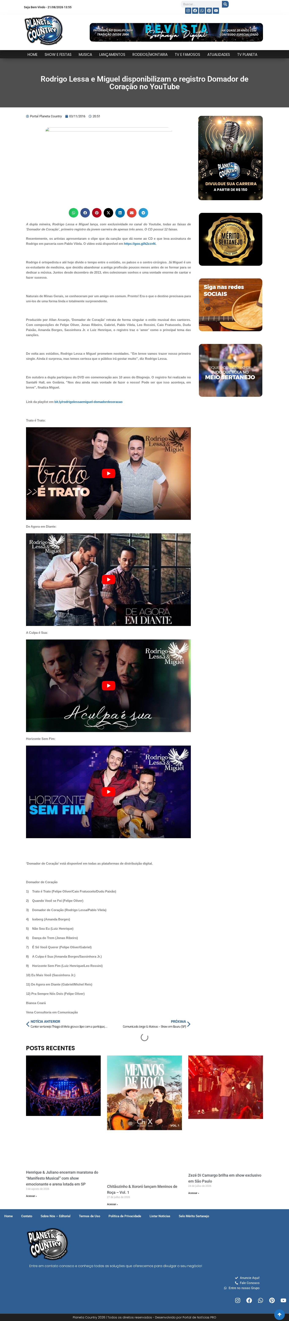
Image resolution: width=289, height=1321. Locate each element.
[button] (73, 213)
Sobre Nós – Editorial (55, 1216)
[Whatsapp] (202, 11)
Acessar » (31, 1196)
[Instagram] (188, 11)
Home (8, 1216)
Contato (26, 1216)
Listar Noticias (160, 1216)
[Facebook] (195, 11)
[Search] (225, 4)
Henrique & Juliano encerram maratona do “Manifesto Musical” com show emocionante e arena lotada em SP (62, 1178)
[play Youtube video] (108, 473)
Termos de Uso (89, 1216)
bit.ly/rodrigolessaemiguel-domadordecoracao (88, 402)
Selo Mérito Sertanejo (194, 1216)
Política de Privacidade (125, 1216)
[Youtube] (216, 11)
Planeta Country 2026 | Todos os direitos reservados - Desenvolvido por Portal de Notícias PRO (144, 1317)
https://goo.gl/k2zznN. (140, 243)
